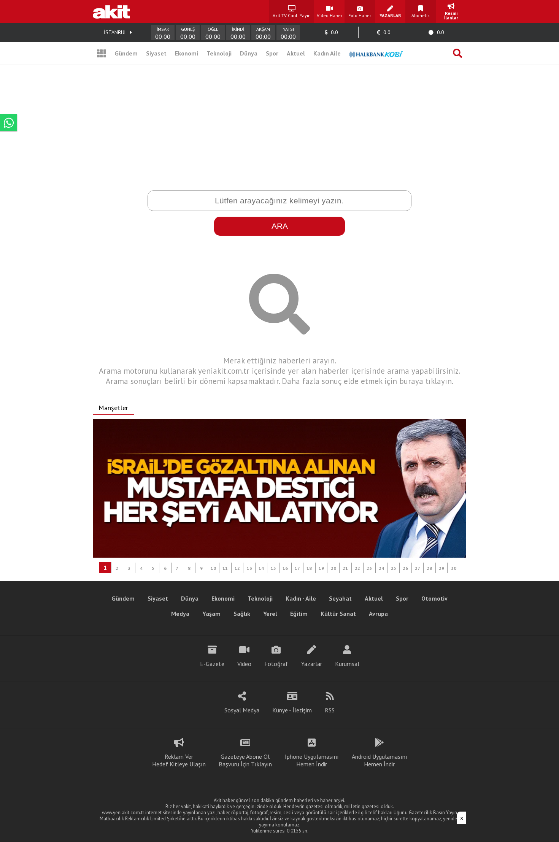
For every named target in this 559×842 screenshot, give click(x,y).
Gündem (126, 53)
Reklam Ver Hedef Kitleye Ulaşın (179, 760)
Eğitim (299, 613)
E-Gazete (212, 664)
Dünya (248, 53)
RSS (330, 710)
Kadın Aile (327, 53)
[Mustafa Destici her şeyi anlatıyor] (279, 488)
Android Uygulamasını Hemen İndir (379, 760)
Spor (272, 53)
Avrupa (378, 613)
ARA (280, 226)
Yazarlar (311, 664)
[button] (105, 567)
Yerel (270, 613)
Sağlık (241, 613)
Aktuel (296, 53)
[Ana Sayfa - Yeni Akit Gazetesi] (111, 11)
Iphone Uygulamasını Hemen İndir (312, 760)
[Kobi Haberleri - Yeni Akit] (376, 53)
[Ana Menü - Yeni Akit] (101, 53)
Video (244, 664)
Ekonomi (186, 53)
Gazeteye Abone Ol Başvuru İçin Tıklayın (245, 760)
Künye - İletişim (292, 710)
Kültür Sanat (338, 613)
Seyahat (340, 598)
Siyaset (156, 53)
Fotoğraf (276, 664)
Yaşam (211, 613)
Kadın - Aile (301, 598)
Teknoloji (219, 53)
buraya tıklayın (425, 381)
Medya (180, 613)
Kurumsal (347, 664)
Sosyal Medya (241, 710)
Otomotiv (434, 598)
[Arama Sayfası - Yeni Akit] (457, 53)
